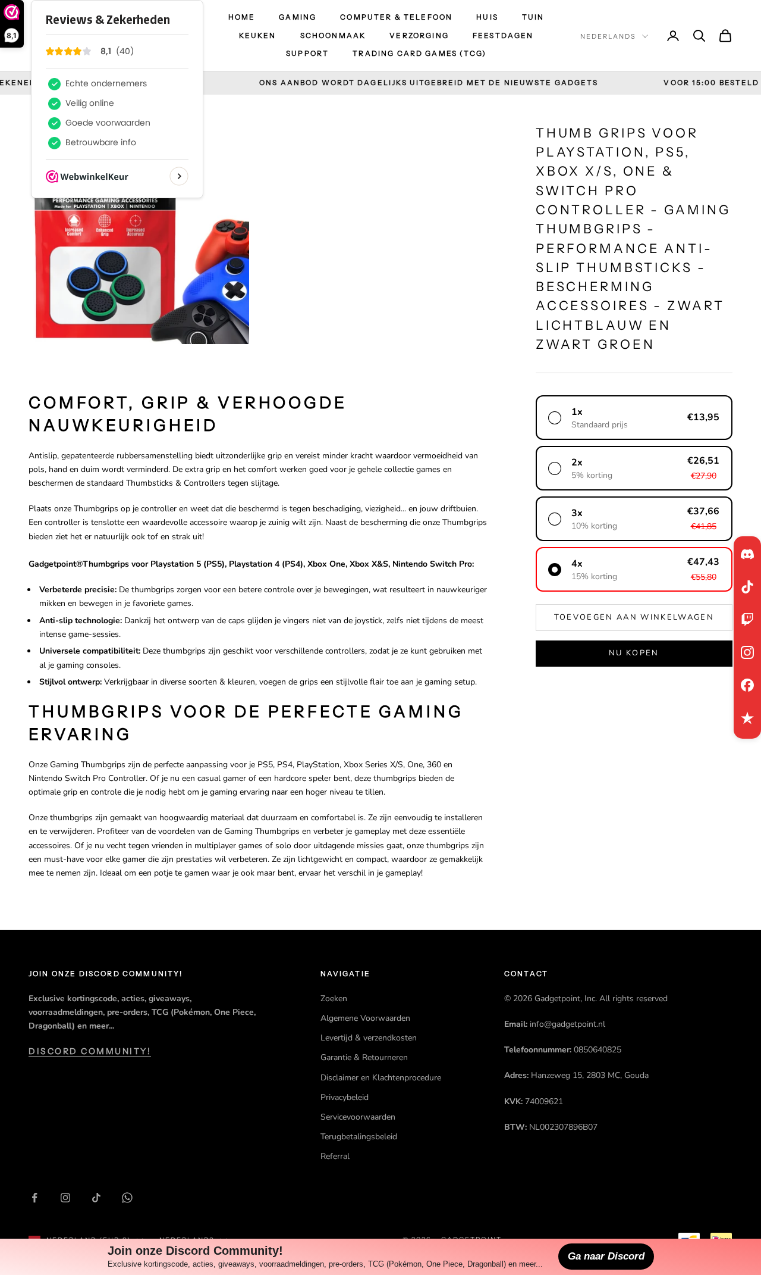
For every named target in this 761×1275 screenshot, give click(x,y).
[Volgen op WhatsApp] (127, 1198)
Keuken (257, 35)
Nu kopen (634, 653)
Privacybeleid (344, 1097)
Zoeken (333, 998)
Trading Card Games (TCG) (419, 53)
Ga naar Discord (606, 1256)
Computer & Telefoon (396, 16)
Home (242, 16)
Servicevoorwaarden (357, 1117)
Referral (335, 1156)
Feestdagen (503, 35)
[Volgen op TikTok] (96, 1198)
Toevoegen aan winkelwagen (634, 617)
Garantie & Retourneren (364, 1057)
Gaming (297, 16)
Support (307, 53)
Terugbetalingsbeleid (358, 1136)
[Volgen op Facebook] (34, 1198)
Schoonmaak (333, 35)
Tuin (533, 16)
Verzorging (419, 35)
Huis (487, 16)
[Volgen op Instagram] (65, 1198)
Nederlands (608, 36)
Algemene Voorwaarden (365, 1018)
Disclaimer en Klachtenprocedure (380, 1077)
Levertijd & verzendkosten (368, 1037)
